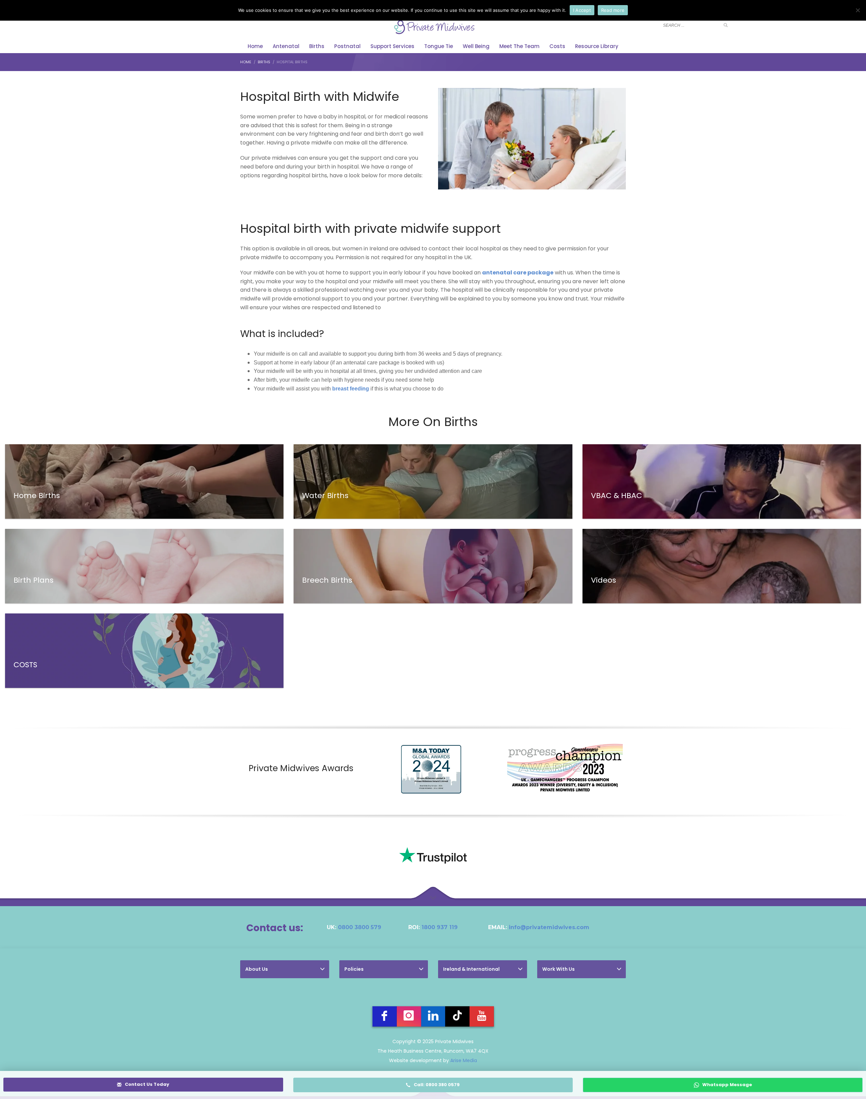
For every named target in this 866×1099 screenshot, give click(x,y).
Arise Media (463, 1060)
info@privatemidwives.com (549, 927)
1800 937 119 (439, 927)
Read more (612, 10)
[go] (725, 25)
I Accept (582, 10)
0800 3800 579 (359, 927)
